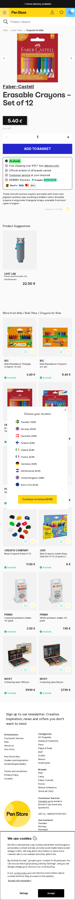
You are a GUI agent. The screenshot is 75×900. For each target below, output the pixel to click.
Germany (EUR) (29, 463)
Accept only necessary (19, 880)
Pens (40, 744)
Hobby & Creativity (48, 740)
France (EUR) (27, 456)
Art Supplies (44, 737)
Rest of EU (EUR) (29, 484)
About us (9, 745)
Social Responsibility (15, 763)
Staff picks (44, 762)
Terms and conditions (15, 771)
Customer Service (14, 738)
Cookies (8, 778)
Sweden (42, 823)
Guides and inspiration (16, 760)
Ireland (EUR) (27, 450)
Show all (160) (45, 791)
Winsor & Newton (47, 787)
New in (41, 759)
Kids (5, 30)
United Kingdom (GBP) (32, 477)
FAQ (6, 741)
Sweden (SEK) (28, 422)
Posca (41, 783)
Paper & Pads (45, 748)
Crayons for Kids (35, 30)
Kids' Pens (17, 30)
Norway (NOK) (28, 429)
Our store (9, 749)
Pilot (40, 772)
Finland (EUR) (28, 443)
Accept (51, 893)
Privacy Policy (11, 774)
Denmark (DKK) (29, 436)
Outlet (41, 755)
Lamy (41, 776)
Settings (24, 893)
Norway (42, 826)
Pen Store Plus (12, 756)
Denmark (43, 829)
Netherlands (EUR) (30, 470)
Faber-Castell (18, 86)
